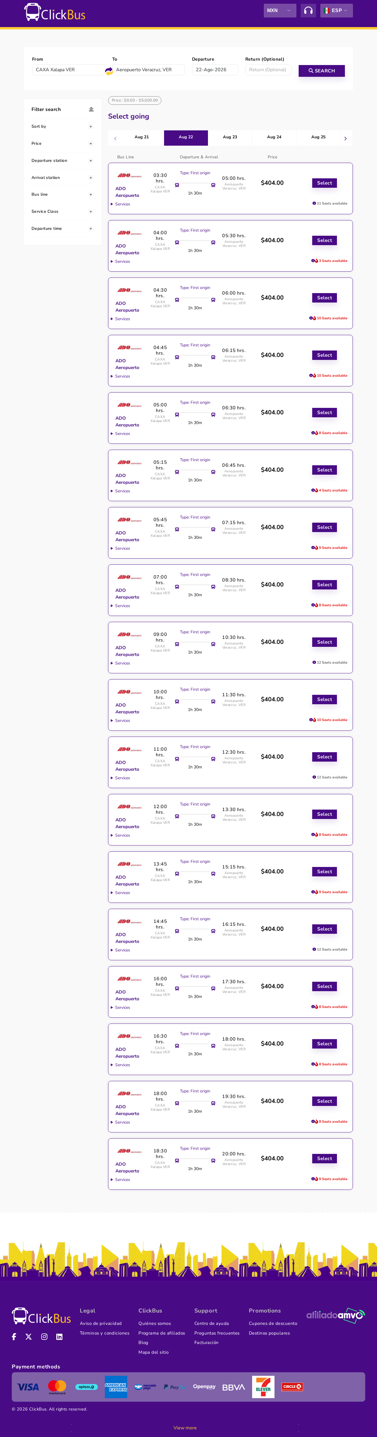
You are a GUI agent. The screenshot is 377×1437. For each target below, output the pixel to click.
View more (185, 1428)
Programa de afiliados (161, 1333)
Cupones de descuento (273, 1323)
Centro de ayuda (211, 1323)
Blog (143, 1342)
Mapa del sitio (153, 1352)
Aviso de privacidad (101, 1323)
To (115, 59)
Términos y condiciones (104, 1333)
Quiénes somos (154, 1323)
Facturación (206, 1342)
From (37, 59)
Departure (203, 59)
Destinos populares (269, 1333)
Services (122, 204)
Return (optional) (265, 59)
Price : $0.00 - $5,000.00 (135, 100)
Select (324, 183)
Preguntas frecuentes (217, 1333)
